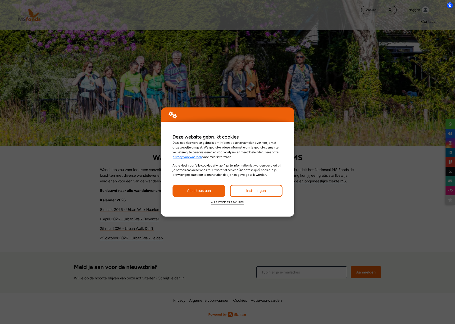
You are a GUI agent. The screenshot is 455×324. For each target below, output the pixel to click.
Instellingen (256, 190)
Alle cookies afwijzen (227, 202)
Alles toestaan (199, 190)
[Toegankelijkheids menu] (450, 5)
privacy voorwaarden (187, 157)
